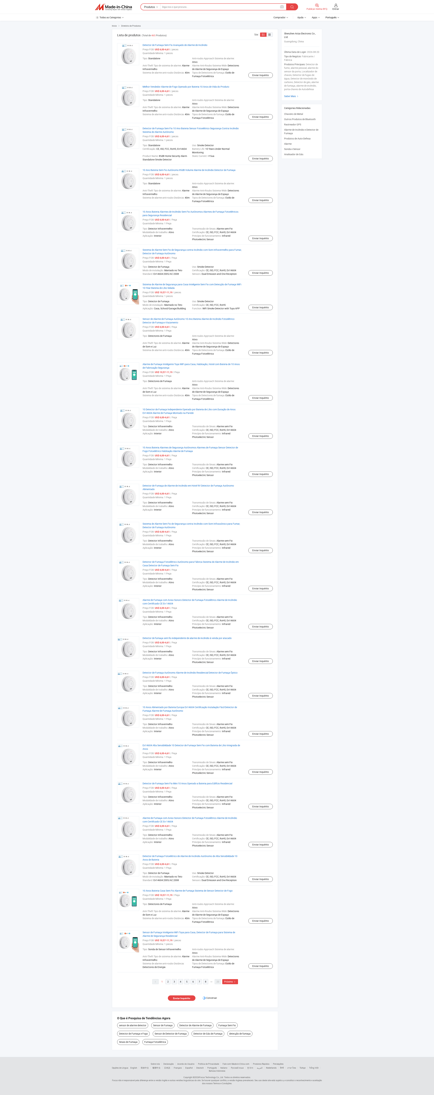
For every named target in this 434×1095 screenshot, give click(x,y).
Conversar (211, 997)
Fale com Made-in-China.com (236, 1063)
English (133, 1067)
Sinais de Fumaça (128, 1042)
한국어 (250, 1067)
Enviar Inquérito (260, 75)
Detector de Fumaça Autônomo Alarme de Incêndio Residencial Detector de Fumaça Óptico (190, 672)
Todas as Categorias (110, 17)
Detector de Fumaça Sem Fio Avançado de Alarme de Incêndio (175, 45)
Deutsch (200, 1067)
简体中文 (145, 1067)
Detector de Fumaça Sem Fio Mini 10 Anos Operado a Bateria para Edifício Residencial (187, 783)
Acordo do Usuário (185, 1063)
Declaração (168, 1063)
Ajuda (300, 17)
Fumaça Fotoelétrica (155, 1042)
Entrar (335, 9)
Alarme (288, 143)
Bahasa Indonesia (217, 1070)
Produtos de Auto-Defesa (297, 138)
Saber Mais (291, 96)
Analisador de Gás (293, 154)
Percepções (278, 1063)
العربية (259, 1067)
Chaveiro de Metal (293, 114)
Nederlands (271, 1067)
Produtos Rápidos (261, 1063)
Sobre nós (155, 1063)
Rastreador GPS (292, 124)
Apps (314, 17)
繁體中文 (156, 1067)
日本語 (167, 1067)
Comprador (279, 17)
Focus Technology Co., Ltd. (211, 1077)
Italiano (223, 1067)
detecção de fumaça (240, 1033)
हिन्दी (282, 1067)
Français (178, 1067)
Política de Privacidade (208, 1063)
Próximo (230, 981)
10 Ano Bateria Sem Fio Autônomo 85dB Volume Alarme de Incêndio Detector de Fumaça (189, 170)
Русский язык (237, 1067)
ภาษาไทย (291, 1067)
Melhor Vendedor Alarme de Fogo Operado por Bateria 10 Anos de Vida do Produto (186, 86)
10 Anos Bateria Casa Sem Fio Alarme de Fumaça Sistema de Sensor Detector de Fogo (188, 890)
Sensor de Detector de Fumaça (171, 1033)
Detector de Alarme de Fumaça (195, 1025)
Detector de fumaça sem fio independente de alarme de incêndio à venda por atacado (187, 638)
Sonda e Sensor (292, 149)
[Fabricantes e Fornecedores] (113, 7)
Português (212, 1067)
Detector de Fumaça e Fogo (133, 1033)
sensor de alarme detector (132, 1025)
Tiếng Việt (314, 1067)
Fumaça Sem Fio (227, 1025)
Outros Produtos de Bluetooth (300, 119)
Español (189, 1067)
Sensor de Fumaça (163, 1025)
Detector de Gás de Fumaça (207, 1033)
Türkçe (302, 1067)
